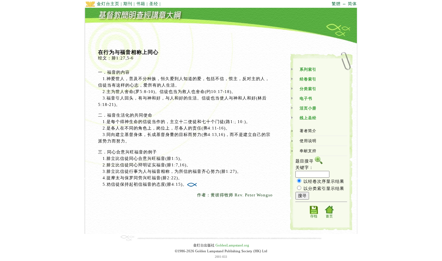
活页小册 (308, 108)
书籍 (140, 3)
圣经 (153, 3)
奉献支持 (308, 151)
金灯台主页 (107, 3)
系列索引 (308, 69)
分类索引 (308, 89)
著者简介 (308, 131)
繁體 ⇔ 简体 (344, 3)
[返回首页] (329, 217)
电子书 (306, 98)
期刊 (127, 3)
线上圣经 (308, 118)
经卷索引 (308, 79)
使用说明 (308, 141)
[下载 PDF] (313, 217)
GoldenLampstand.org (232, 245)
